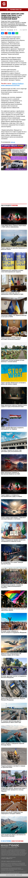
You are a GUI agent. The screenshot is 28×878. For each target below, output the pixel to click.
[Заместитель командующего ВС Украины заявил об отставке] (14, 644)
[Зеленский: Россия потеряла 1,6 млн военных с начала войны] (14, 350)
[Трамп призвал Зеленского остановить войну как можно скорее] (14, 373)
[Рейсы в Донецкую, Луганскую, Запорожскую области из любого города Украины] (14, 157)
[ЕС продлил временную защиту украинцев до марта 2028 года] (14, 711)
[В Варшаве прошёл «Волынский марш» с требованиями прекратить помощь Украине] (14, 778)
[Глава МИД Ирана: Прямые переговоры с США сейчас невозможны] (14, 215)
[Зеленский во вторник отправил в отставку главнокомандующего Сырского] (14, 575)
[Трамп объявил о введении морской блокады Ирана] (14, 733)
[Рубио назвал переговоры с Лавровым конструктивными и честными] (14, 507)
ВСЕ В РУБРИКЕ (13, 841)
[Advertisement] (14, 186)
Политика (11, 29)
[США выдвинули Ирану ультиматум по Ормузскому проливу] (14, 825)
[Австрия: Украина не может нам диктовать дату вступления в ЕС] (14, 440)
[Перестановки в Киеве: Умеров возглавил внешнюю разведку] (14, 328)
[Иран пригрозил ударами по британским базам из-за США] (14, 463)
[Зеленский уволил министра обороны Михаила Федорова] (14, 689)
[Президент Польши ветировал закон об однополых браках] (14, 599)
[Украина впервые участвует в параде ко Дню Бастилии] (14, 756)
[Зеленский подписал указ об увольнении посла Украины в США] (14, 283)
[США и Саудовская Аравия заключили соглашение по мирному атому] (14, 530)
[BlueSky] (2, 33)
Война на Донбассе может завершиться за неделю (12, 84)
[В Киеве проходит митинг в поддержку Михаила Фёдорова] (14, 666)
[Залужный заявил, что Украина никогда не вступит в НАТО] (14, 305)
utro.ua (13, 142)
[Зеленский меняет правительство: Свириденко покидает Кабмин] (14, 802)
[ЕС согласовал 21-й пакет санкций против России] (14, 552)
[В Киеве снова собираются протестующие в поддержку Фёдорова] (14, 621)
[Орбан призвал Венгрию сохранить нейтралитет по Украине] (14, 418)
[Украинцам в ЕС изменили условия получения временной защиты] (14, 260)
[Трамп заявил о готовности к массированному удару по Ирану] (14, 485)
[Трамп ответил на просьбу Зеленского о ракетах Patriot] (14, 238)
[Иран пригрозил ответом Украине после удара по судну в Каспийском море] (14, 395)
